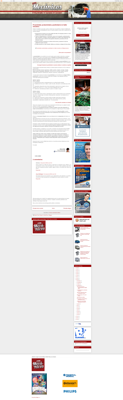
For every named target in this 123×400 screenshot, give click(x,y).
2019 (77, 273)
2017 (77, 276)
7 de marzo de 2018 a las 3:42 (50, 174)
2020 (77, 272)
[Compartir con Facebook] (39, 156)
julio (78, 305)
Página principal (36, 18)
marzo (78, 311)
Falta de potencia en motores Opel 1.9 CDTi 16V (85, 258)
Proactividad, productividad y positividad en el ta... (82, 299)
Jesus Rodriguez (39, 174)
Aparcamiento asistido (81, 297)
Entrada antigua (67, 208)
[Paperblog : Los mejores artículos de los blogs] (78, 324)
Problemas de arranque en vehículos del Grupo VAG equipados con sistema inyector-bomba (85, 253)
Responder (38, 170)
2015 (77, 279)
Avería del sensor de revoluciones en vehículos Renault (84, 240)
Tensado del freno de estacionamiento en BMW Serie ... (82, 287)
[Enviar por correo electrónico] (35, 156)
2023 (77, 267)
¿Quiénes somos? (47, 18)
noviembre (79, 282)
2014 (77, 316)
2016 (77, 278)
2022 (77, 269)
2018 (77, 275)
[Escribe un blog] (36, 156)
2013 (77, 317)
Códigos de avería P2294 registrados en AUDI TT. (81, 302)
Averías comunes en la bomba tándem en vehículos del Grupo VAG (85, 228)
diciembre (79, 280)
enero (78, 314)
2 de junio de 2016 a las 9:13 (46, 162)
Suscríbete (82, 35)
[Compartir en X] (38, 156)
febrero (78, 312)
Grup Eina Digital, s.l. (36, 397)
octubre (78, 283)
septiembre (79, 285)
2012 (77, 319)
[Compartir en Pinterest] (40, 156)
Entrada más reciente (38, 208)
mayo (78, 308)
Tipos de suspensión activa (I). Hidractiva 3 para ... (81, 293)
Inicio (53, 208)
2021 (77, 270)
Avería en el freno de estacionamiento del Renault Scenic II (85, 246)
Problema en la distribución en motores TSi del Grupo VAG (85, 234)
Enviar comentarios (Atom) (54, 212)
